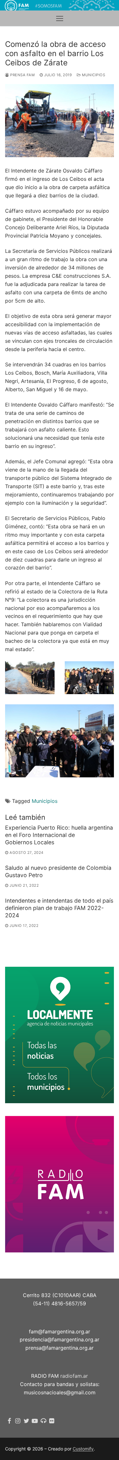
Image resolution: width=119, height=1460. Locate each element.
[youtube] (34, 1421)
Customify (83, 1448)
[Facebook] (9, 1421)
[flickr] (52, 1421)
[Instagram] (18, 1421)
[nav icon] (59, 18)
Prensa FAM (22, 75)
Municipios (93, 75)
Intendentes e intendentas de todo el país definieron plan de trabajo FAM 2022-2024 (59, 908)
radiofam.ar (74, 1376)
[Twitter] (26, 1421)
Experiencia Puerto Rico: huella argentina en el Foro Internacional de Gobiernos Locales (59, 835)
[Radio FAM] (43, 1421)
